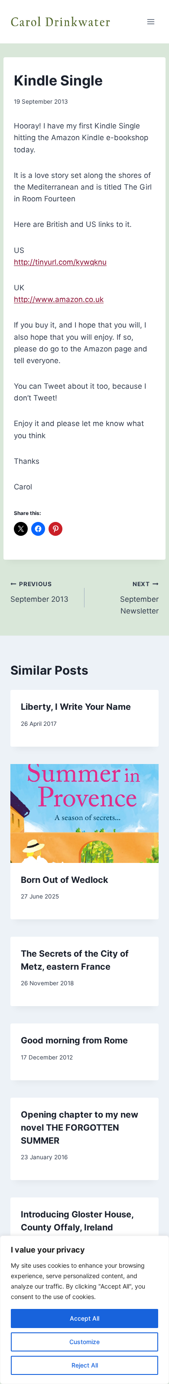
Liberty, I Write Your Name (76, 707)
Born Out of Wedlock (64, 880)
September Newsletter (139, 597)
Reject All (85, 1365)
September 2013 (39, 591)
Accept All (84, 1318)
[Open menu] (151, 21)
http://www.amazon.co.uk (59, 299)
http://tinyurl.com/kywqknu (60, 262)
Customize (84, 1341)
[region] (84, 1310)
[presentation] (84, 813)
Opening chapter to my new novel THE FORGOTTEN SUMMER (79, 1127)
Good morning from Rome (74, 1040)
